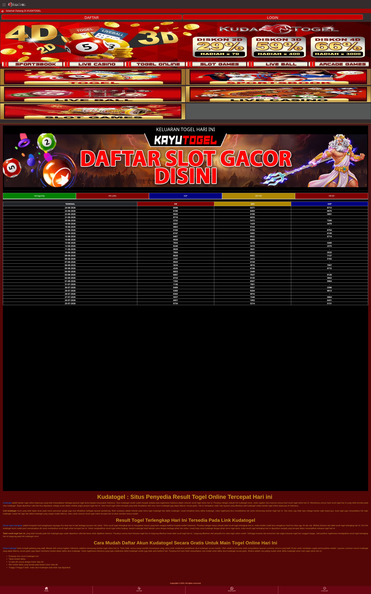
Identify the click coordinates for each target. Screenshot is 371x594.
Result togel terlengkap (12, 525)
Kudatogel (7, 503)
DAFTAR (91, 18)
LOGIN (272, 18)
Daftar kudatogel (10, 548)
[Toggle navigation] (4, 4)
